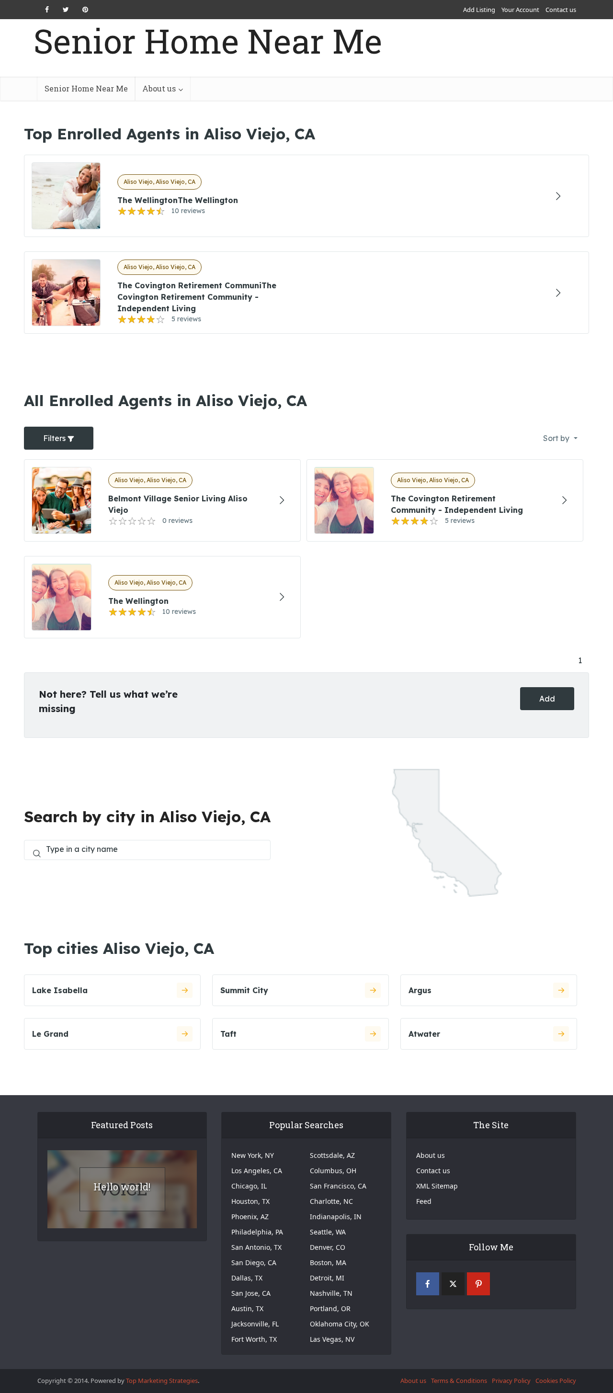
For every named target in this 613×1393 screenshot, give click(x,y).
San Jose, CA (251, 1293)
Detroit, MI (327, 1277)
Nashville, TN (331, 1293)
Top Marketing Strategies (162, 1380)
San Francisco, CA (338, 1185)
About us (159, 88)
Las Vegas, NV (332, 1339)
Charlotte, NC (331, 1201)
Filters (55, 438)
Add (547, 698)
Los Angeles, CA (256, 1170)
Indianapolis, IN (336, 1216)
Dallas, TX (246, 1277)
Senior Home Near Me (208, 41)
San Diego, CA (253, 1262)
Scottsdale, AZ (332, 1155)
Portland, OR (330, 1308)
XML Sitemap (437, 1185)
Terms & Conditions (459, 1380)
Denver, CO (327, 1247)
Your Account (520, 9)
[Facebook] (427, 1283)
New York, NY (252, 1155)
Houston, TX (250, 1201)
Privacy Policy (511, 1380)
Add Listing (479, 9)
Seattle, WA (328, 1231)
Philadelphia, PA (257, 1231)
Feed (423, 1201)
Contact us (560, 9)
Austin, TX (247, 1308)
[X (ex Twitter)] (453, 1283)
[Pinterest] (478, 1283)
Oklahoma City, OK (339, 1323)
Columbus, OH (333, 1170)
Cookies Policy (555, 1380)
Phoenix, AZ (250, 1216)
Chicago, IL (249, 1185)
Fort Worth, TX (254, 1339)
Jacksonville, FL (255, 1323)
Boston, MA (328, 1262)
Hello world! (121, 1186)
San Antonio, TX (256, 1247)
